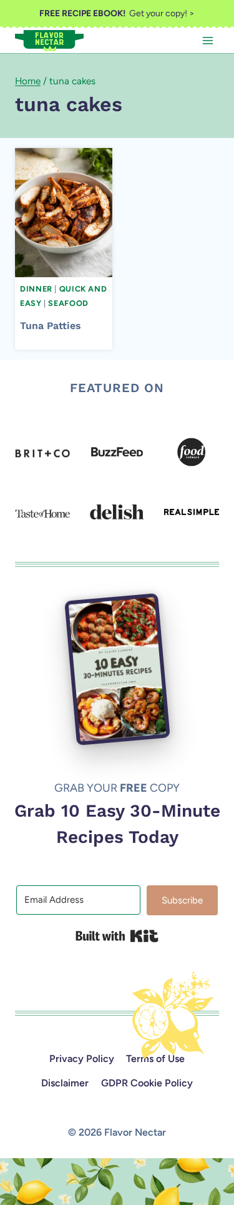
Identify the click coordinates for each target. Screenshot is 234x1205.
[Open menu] (207, 40)
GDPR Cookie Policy (147, 1083)
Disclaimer (65, 1083)
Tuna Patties (50, 326)
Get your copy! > (117, 13)
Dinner (36, 288)
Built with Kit (117, 936)
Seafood (68, 303)
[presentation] (63, 212)
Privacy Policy (81, 1059)
